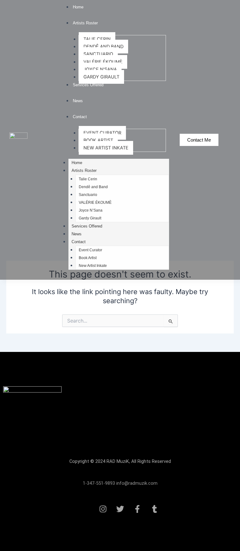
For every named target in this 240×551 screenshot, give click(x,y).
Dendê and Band (103, 46)
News (78, 100)
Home (78, 7)
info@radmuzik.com (136, 483)
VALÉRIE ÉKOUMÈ (102, 62)
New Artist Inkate (105, 148)
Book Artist (98, 140)
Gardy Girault (101, 77)
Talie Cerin (97, 39)
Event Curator (102, 133)
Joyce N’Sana (100, 69)
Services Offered (88, 85)
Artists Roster (85, 23)
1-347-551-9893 (99, 483)
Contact (80, 116)
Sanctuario (98, 54)
